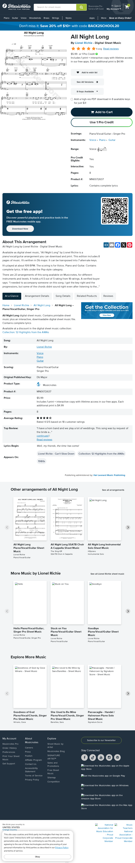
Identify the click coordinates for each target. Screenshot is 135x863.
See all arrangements (113, 490)
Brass (46, 18)
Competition (53, 782)
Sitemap (51, 777)
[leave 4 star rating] (88, 49)
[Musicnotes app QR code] (115, 214)
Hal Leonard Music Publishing (109, 475)
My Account (113, 9)
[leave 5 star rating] (93, 49)
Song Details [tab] (63, 296)
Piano (6, 18)
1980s (41, 461)
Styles (69, 18)
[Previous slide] (7, 527)
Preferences (8, 752)
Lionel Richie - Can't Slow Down (56, 453)
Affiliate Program (33, 760)
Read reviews (111, 49)
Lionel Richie (83, 43)
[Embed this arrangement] (106, 245)
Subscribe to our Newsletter (101, 740)
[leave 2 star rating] (78, 49)
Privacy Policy (32, 780)
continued (43, 436)
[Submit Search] (81, 7)
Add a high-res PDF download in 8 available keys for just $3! (102, 101)
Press (28, 752)
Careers (29, 748)
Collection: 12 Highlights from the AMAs (25, 332)
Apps (92, 18)
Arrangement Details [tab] (37, 296)
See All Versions (85, 82)
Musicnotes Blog (56, 751)
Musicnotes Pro (95, 6)
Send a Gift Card (95, 9)
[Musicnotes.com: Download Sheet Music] (16, 7)
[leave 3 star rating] (83, 49)
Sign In (117, 5)
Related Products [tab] (87, 296)
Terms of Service (34, 776)
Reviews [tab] (108, 296)
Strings (55, 18)
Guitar (15, 18)
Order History (9, 748)
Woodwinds (35, 18)
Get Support (8, 764)
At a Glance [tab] (11, 296)
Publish (29, 756)
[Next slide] (128, 527)
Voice (24, 18)
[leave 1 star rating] (73, 49)
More (104, 19)
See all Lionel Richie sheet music (107, 573)
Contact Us (30, 764)
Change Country (9, 830)
